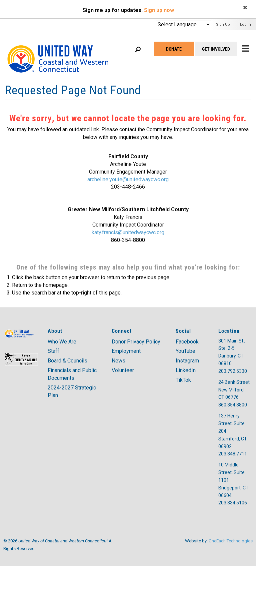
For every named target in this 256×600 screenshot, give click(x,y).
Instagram (187, 360)
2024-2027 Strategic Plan (72, 391)
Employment (126, 351)
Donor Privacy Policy (136, 341)
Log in (245, 24)
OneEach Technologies (231, 540)
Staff (53, 351)
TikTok (183, 380)
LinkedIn (186, 370)
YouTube (185, 351)
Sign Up (223, 24)
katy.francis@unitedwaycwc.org (128, 232)
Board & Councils (67, 360)
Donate (174, 49)
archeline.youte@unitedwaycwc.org (128, 179)
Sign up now (159, 10)
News (118, 360)
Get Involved (216, 49)
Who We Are (62, 341)
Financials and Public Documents (72, 374)
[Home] (64, 51)
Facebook (187, 341)
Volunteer (123, 370)
